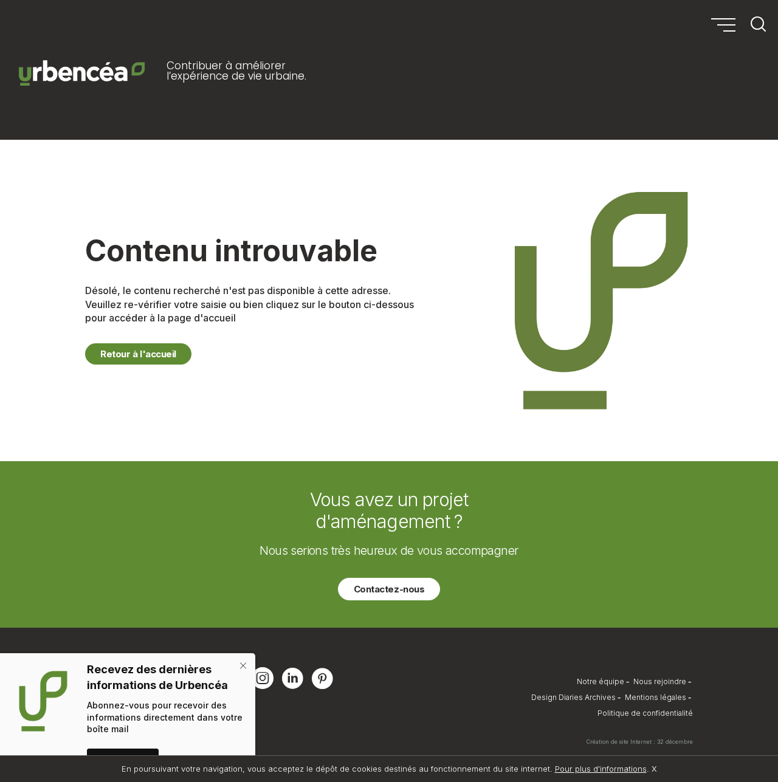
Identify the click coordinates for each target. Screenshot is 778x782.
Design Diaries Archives (573, 697)
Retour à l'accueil (138, 354)
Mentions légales (655, 697)
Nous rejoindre (659, 681)
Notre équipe (600, 681)
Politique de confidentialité (645, 713)
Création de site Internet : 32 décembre (640, 741)
